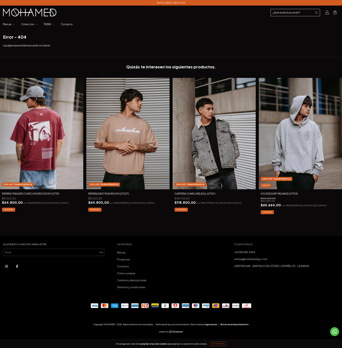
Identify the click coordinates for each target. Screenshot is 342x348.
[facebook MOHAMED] (17, 266)
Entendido (218, 344)
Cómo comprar (126, 273)
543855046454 (244, 252)
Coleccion (27, 24)
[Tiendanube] (171, 332)
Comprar (8, 210)
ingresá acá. (211, 324)
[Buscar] (316, 12)
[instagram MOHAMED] (6, 266)
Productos (123, 259)
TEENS (47, 24)
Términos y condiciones (131, 287)
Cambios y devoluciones (131, 280)
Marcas (7, 24)
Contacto (67, 24)
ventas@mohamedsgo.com (250, 259)
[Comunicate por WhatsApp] (334, 331)
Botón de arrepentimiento (234, 324)
